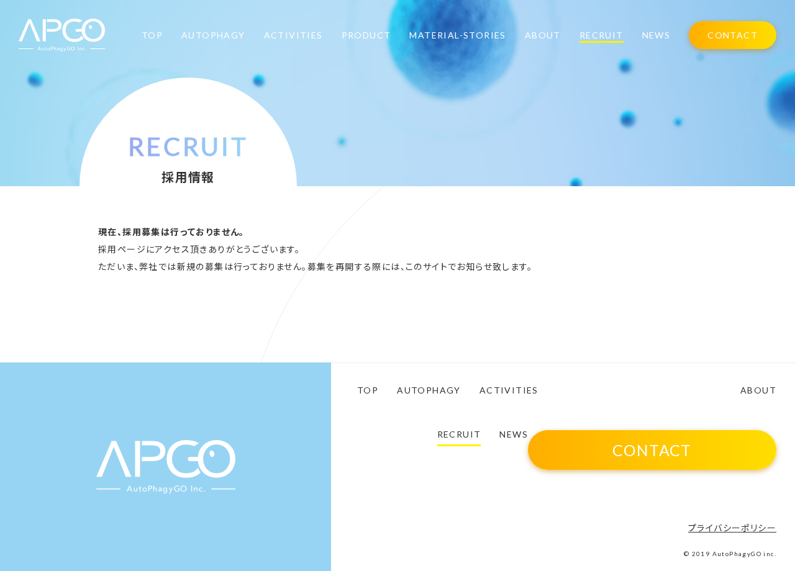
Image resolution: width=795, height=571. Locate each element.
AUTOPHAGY (213, 35)
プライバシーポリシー (732, 528)
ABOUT (543, 35)
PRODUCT (366, 35)
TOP (152, 35)
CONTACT (732, 35)
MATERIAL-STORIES (457, 35)
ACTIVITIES (293, 35)
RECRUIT (601, 35)
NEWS (656, 35)
